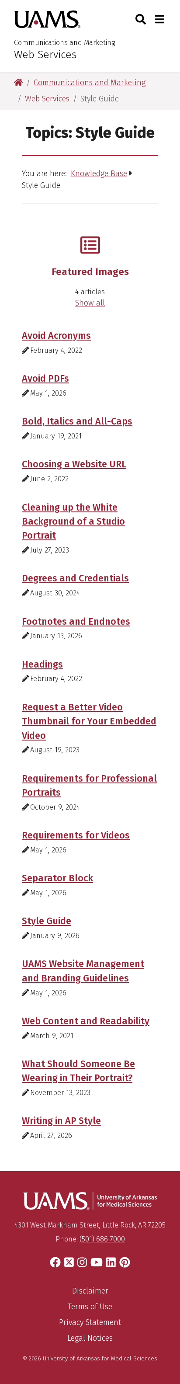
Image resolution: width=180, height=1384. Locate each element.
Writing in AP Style (61, 1121)
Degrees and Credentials (75, 578)
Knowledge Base (99, 173)
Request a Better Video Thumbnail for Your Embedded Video (89, 721)
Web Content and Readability (85, 1021)
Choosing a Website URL (74, 464)
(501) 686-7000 (102, 1239)
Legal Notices (90, 1338)
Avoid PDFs (45, 378)
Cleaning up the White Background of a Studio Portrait (73, 522)
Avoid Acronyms (56, 335)
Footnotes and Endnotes (76, 621)
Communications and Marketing (64, 42)
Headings (42, 664)
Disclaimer (90, 1291)
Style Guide (46, 921)
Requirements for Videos (76, 835)
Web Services (45, 55)
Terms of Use (90, 1306)
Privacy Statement (90, 1322)
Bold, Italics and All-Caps (77, 421)
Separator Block (57, 878)
